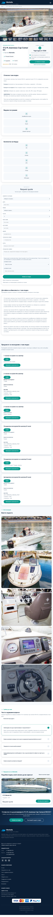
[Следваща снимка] (51, 22)
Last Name (5, 225)
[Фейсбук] (2, 860)
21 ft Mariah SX (7, 795)
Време (4, 207)
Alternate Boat (7, 261)
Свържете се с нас (5, 870)
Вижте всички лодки (44, 774)
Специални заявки (7, 249)
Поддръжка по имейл (6, 879)
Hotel (4, 243)
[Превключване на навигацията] (50, 3)
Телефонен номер (7, 237)
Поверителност (4, 881)
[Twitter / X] (6, 860)
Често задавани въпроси (7, 872)
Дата (4, 201)
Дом (2, 6)
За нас (2, 867)
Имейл (4, 231)
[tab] (5, 39)
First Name (5, 219)
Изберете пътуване (7, 196)
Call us (2, 874)
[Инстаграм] (9, 860)
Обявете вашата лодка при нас (8, 845)
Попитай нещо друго (8, 718)
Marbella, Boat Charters (9, 45)
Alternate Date (7, 268)
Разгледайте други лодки (34, 820)
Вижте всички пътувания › (40, 64)
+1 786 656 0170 (9, 850)
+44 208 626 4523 (10, 854)
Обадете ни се (4, 876)
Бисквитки (3, 883)
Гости (4, 213)
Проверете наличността (12, 365)
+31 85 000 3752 (10, 852)
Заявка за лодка (40, 61)
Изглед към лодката (43, 801)
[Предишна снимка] (2, 22)
